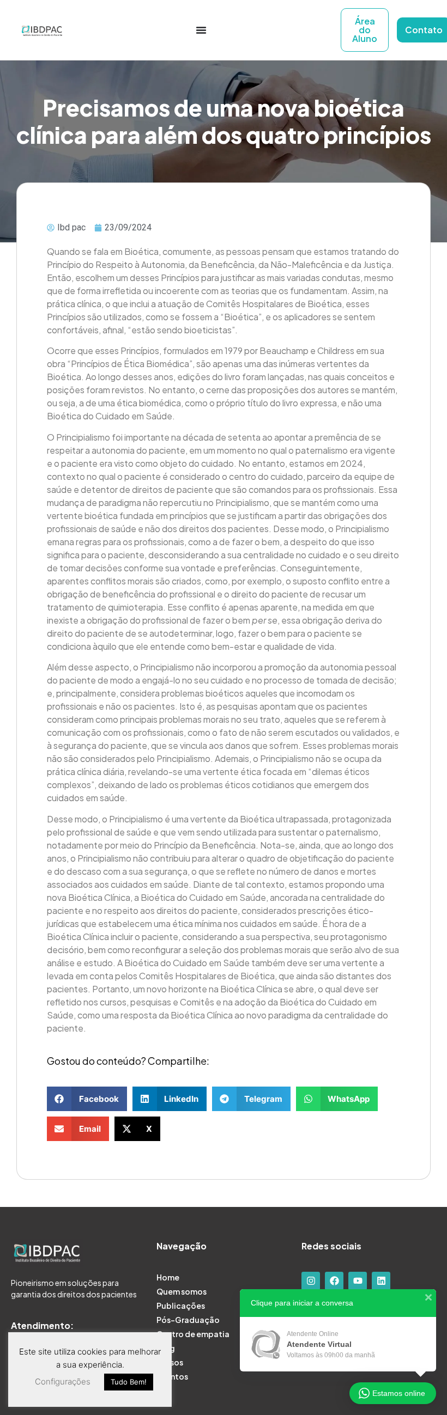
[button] (87, 1099)
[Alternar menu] (201, 30)
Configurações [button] (62, 1381)
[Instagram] (310, 1281)
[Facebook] (334, 1281)
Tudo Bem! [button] (129, 1381)
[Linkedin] (381, 1281)
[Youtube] (357, 1281)
